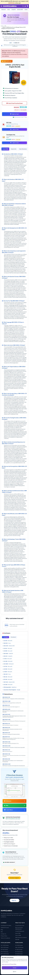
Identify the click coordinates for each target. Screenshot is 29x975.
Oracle (26, 9)
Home (2, 26)
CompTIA (13, 9)
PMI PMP (17, 939)
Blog (2, 929)
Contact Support (14, 878)
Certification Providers (6, 925)
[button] (23, 6)
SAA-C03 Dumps (19, 947)
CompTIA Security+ (19, 925)
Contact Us (3, 933)
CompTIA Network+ (19, 931)
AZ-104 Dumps (4, 949)
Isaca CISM (17, 933)
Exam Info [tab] (13, 149)
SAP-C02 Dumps (5, 953)
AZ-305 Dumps (19, 953)
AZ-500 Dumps (19, 945)
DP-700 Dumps (19, 951)
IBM (5, 26)
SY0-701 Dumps (4, 951)
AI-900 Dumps (18, 949)
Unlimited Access (5, 927)
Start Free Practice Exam (15, 103)
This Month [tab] (13, 637)
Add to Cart (15, 114)
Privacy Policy (4, 936)
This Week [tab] (5, 637)
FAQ (2, 931)
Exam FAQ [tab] (5, 149)
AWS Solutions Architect (21, 937)
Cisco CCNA (18, 935)
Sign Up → (14, 900)
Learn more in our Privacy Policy (9, 964)
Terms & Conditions (5, 938)
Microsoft (4, 9)
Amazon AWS (20, 9)
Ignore (14, 971)
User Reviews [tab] (23, 149)
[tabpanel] (14, 382)
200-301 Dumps (5, 947)
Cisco (8, 9)
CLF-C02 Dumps (5, 945)
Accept (14, 967)
